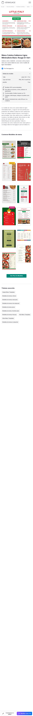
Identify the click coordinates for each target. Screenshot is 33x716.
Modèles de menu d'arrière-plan (10, 311)
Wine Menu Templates (8, 318)
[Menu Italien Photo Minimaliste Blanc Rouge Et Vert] (24, 149)
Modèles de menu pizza (8, 307)
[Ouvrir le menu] (29, 2)
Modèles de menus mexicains (9, 299)
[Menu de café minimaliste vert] (9, 239)
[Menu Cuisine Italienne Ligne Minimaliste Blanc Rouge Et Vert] (24, 216)
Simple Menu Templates (8, 292)
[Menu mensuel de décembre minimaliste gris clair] (9, 172)
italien (28, 6)
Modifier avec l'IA (26, 713)
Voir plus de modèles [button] (16, 276)
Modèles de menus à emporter (10, 322)
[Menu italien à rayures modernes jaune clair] (9, 261)
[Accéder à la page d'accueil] (8, 2)
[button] (8, 713)
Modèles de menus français (9, 314)
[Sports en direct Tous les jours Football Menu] (9, 149)
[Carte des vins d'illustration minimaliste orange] (24, 172)
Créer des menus (10, 6)
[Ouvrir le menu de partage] (29, 68)
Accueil (2, 6)
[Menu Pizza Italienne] (24, 235)
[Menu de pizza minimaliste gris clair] (9, 194)
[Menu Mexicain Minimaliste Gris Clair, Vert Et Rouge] (24, 194)
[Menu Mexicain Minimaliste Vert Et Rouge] (9, 216)
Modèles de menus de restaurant (10, 303)
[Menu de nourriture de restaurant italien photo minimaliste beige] (24, 254)
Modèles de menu (20, 6)
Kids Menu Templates (24, 314)
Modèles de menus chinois (9, 296)
